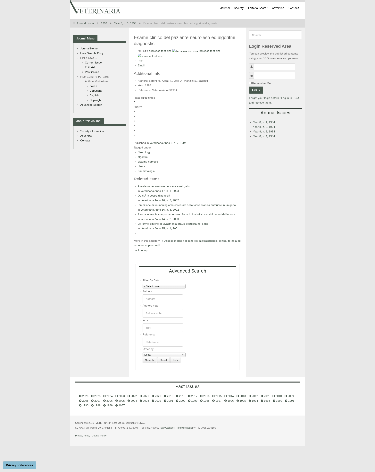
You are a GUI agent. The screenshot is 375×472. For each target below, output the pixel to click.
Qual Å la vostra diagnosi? (154, 195)
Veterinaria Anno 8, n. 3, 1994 (168, 142)
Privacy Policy (82, 435)
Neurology (144, 152)
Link (175, 360)
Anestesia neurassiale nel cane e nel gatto (164, 186)
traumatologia (146, 171)
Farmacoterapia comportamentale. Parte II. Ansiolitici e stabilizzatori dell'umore (186, 214)
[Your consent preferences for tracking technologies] (19, 465)
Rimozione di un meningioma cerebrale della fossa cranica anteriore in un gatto (187, 204)
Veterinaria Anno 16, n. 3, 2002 (160, 200)
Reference (149, 334)
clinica (141, 166)
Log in (256, 90)
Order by (148, 348)
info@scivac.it (184, 427)
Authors (147, 291)
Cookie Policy (99, 435)
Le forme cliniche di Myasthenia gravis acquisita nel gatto (173, 223)
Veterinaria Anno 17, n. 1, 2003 (160, 190)
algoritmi (143, 156)
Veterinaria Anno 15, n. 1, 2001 (160, 228)
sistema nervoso (148, 161)
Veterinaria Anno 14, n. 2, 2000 (160, 219)
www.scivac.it (168, 427)
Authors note (150, 305)
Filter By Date (151, 280)
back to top (140, 250)
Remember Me (261, 83)
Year (145, 320)
